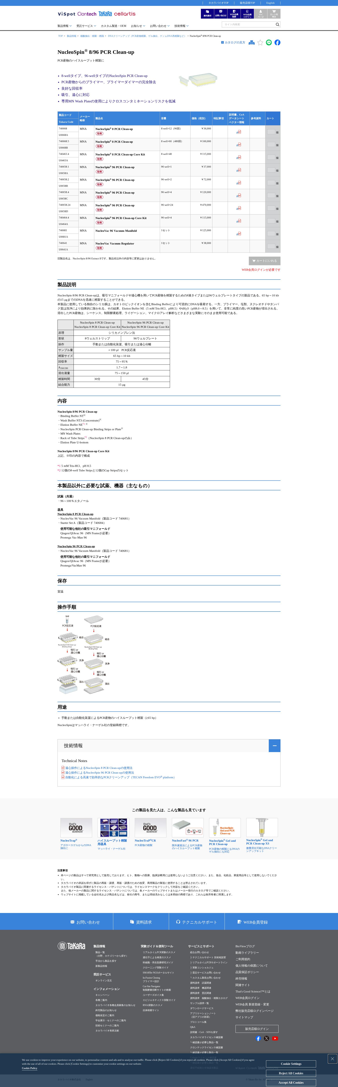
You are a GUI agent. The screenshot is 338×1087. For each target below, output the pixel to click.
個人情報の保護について (252, 965)
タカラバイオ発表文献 (107, 1030)
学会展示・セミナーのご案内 (110, 1020)
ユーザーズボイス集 (153, 995)
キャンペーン (102, 995)
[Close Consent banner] (332, 1059)
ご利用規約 (243, 959)
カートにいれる (266, 260)
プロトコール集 (198, 1022)
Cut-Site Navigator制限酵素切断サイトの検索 (157, 988)
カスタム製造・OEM (113, 25)
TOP (60, 36)
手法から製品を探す (106, 961)
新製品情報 (101, 966)
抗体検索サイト (151, 1010)
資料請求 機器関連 (200, 988)
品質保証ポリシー (247, 972)
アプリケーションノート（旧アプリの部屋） (203, 1015)
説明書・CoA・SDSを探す (204, 1032)
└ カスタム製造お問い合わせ (205, 977)
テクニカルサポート (199, 922)
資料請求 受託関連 (200, 993)
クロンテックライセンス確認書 (206, 1047)
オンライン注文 (103, 980)
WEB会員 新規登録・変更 (252, 1004)
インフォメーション (106, 988)
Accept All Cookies (291, 1082)
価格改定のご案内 (104, 1015)
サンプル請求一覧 (199, 1003)
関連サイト (243, 985)
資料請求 (144, 922)
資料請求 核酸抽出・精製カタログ (209, 998)
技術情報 (179, 25)
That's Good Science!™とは (253, 991)
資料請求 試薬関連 (200, 982)
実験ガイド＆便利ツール (157, 946)
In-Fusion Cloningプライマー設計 (151, 979)
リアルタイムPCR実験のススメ (159, 952)
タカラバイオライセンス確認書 (206, 1037)
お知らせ (136, 25)
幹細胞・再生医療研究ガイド (158, 962)
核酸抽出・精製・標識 (92, 36)
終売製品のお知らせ (106, 1010)
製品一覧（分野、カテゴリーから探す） (111, 954)
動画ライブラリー (247, 952)
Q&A (192, 1027)
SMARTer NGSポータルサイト (158, 972)
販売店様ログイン (257, 1028)
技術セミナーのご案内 (107, 1025)
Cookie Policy (29, 1068)
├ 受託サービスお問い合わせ (205, 972)
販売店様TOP (247, 2)
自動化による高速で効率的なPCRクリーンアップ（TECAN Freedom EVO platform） (120, 777)
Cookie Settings (291, 1063)
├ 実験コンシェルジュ (202, 967)
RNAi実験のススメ (153, 1005)
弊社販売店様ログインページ (255, 1010)
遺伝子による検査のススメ (157, 957)
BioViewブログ (245, 946)
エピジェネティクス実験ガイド (159, 1000)
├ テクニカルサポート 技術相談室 (208, 957)
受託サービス (84, 25)
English (270, 2)
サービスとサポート (201, 946)
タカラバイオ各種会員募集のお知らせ (115, 1005)
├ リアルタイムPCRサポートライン (208, 962)
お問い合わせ (158, 25)
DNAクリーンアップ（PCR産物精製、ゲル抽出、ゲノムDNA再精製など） (147, 36)
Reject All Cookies (291, 1073)
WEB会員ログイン (248, 997)
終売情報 (241, 978)
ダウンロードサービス (202, 1008)
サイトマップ (244, 1017)
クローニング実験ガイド (156, 967)
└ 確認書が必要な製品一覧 (204, 1042)
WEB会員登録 (256, 922)
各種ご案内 (101, 1000)
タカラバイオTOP (218, 2)
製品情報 (63, 25)
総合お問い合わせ (199, 952)
